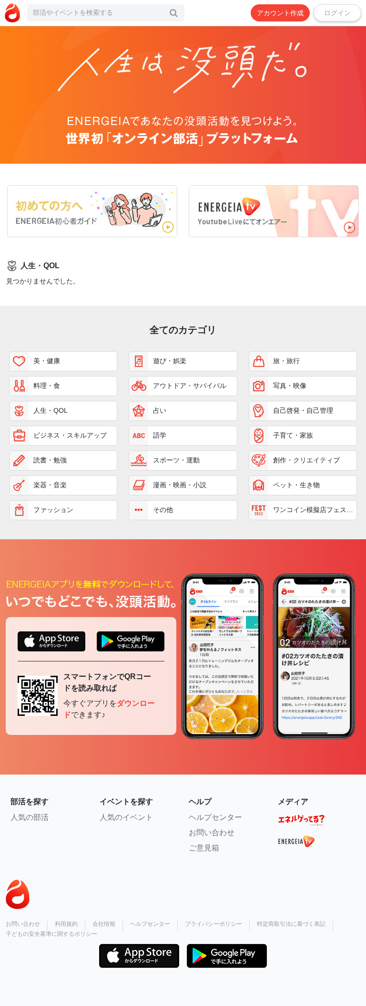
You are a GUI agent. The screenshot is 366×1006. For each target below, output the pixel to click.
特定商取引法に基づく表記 (291, 924)
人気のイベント (126, 817)
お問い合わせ (211, 832)
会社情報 (103, 924)
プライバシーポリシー (213, 924)
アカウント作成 (280, 13)
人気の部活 (29, 817)
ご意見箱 (204, 848)
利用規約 (66, 924)
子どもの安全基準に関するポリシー (51, 934)
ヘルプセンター (215, 817)
